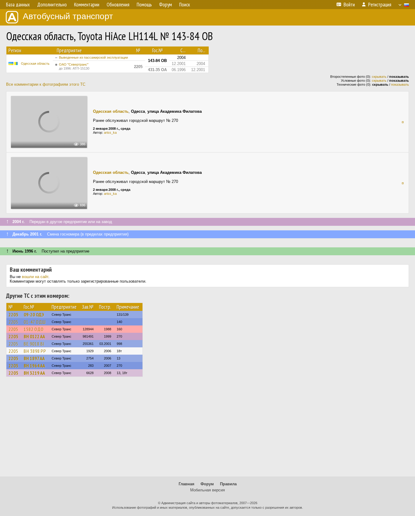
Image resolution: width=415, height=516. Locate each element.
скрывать (379, 76)
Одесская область (35, 63)
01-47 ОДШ (35, 322)
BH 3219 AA (34, 373)
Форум (207, 484)
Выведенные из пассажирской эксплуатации (93, 57)
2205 (13, 314)
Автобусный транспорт (68, 16)
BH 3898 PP (35, 351)
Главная (186, 484)
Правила (228, 484)
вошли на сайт (35, 276)
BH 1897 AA (34, 358)
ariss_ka (110, 132)
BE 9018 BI (34, 344)
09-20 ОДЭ (34, 314)
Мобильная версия (207, 490)
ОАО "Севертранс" (74, 66)
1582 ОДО (34, 329)
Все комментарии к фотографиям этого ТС (45, 84)
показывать (400, 84)
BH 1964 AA (34, 366)
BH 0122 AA (34, 336)
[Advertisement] (207, 429)
